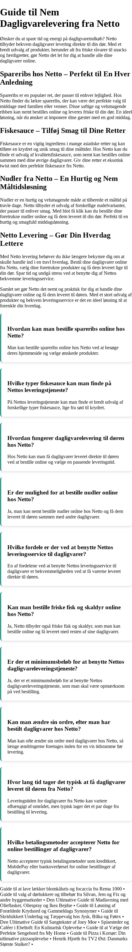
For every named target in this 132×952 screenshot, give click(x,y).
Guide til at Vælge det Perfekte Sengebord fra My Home (64, 930)
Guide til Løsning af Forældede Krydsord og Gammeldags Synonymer (57, 908)
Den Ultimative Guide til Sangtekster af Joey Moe (48, 922)
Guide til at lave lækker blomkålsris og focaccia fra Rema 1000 (61, 888)
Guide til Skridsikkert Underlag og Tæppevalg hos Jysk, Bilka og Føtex (60, 913)
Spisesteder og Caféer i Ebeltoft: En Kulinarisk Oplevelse (64, 924)
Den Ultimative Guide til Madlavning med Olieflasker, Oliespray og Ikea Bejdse (64, 902)
